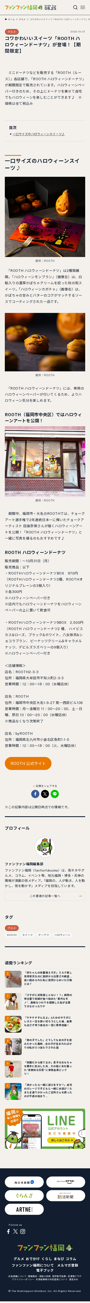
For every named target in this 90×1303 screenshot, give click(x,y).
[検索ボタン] (75, 7)
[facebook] (8, 1232)
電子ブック (45, 1270)
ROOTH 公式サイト (28, 763)
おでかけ (33, 1259)
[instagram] (23, 1232)
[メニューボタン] (82, 7)
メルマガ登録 (67, 1265)
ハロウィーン (62, 935)
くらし (46, 1259)
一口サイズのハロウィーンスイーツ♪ (39, 134)
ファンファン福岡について (33, 1265)
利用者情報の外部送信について (52, 1279)
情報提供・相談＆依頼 (39, 1276)
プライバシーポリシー (23, 1279)
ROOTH (12, 935)
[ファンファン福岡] (23, 7)
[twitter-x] (15, 1232)
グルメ (12, 31)
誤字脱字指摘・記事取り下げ (67, 1276)
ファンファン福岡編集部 (24, 864)
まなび (59, 1259)
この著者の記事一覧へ (45, 896)
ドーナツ (43, 935)
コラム (71, 1259)
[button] (35, 794)
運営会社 (73, 1279)
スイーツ (27, 935)
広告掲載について (17, 1276)
